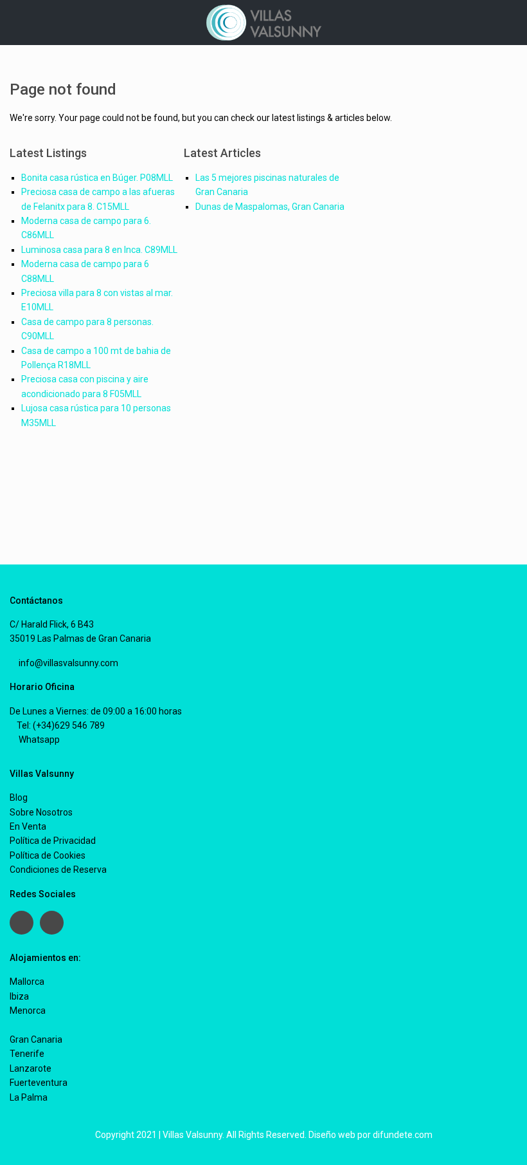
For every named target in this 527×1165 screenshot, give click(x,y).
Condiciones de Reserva (58, 869)
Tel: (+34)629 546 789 (61, 725)
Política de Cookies (47, 855)
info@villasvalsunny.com (67, 663)
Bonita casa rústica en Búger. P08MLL (97, 177)
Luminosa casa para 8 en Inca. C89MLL (99, 250)
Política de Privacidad (53, 840)
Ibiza (19, 996)
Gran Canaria (36, 1039)
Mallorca (27, 981)
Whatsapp (38, 739)
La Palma (29, 1097)
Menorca (28, 1010)
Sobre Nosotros (41, 812)
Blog (19, 797)
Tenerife (27, 1053)
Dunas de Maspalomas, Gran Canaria (269, 206)
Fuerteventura (38, 1082)
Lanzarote (30, 1068)
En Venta (28, 826)
